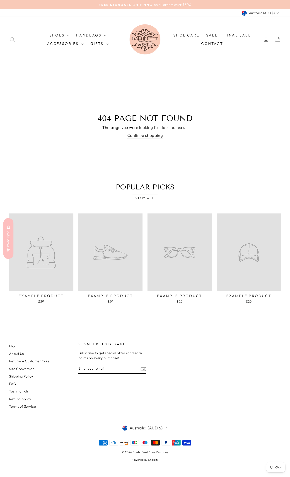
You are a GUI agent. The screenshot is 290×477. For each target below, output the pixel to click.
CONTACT (212, 43)
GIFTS (97, 43)
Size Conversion (21, 369)
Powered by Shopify (144, 459)
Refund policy (20, 399)
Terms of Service (22, 406)
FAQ (12, 384)
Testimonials (19, 391)
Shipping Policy (21, 376)
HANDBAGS (89, 35)
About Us (16, 353)
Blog (13, 346)
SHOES (57, 35)
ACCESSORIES (63, 43)
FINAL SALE (238, 35)
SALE (212, 35)
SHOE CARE (186, 35)
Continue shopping (145, 135)
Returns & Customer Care (29, 361)
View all (145, 198)
